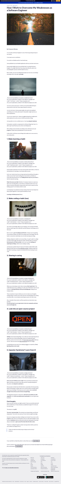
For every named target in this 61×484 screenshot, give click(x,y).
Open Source (22, 481)
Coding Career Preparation (35, 471)
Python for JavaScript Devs (55, 471)
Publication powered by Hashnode (7, 481)
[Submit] (1, 0)
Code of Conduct (41, 481)
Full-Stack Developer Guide (45, 471)
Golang (42, 464)
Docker (32, 464)
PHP (41, 461)
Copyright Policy (56, 481)
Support (28, 481)
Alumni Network (17, 481)
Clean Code (42, 457)
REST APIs (32, 457)
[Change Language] (52, 0)
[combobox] (11, 0)
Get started (18, 446)
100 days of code (24, 248)
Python (52, 464)
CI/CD (52, 463)
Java (51, 461)
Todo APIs (42, 465)
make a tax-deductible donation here (12, 467)
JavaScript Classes (53, 465)
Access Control (53, 460)
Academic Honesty (35, 481)
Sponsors (31, 481)
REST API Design (33, 461)
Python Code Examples (54, 467)
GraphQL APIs (33, 460)
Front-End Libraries (34, 467)
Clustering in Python (34, 468)
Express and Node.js (44, 467)
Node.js (32, 465)
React (42, 463)
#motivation (15, 5)
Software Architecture (44, 468)
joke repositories (23, 341)
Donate (58, 0)
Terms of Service (51, 481)
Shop (25, 481)
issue (27, 344)
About (13, 481)
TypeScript (52, 457)
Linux (31, 463)
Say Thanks (36, 440)
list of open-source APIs (29, 339)
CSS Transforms (43, 460)
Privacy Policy (46, 481)
